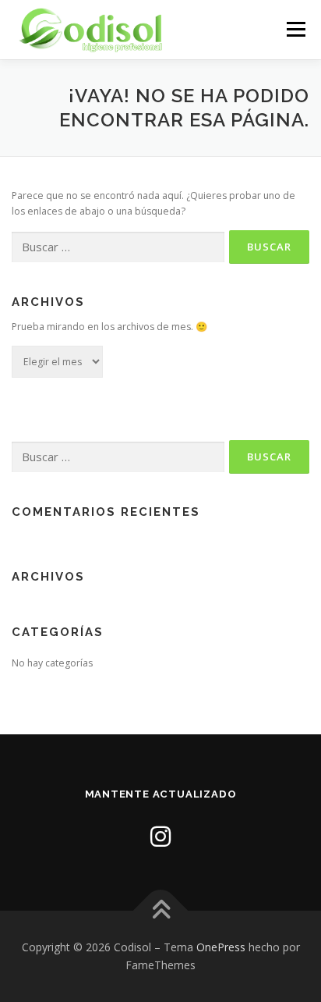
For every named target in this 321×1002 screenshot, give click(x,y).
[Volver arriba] (161, 910)
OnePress (220, 947)
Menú (295, 29)
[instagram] (160, 836)
